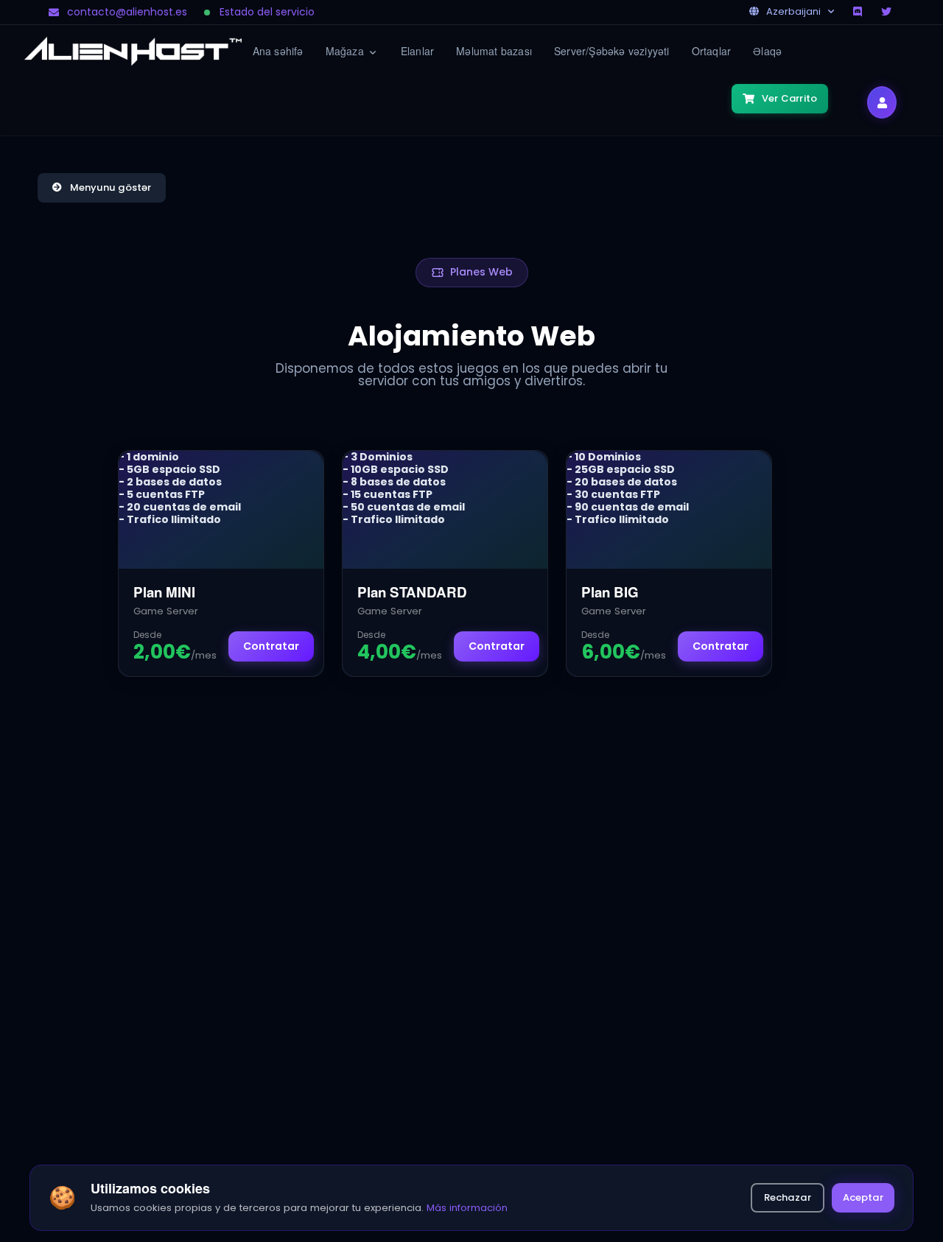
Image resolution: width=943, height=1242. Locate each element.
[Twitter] (887, 12)
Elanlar (417, 50)
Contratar (271, 646)
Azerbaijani (793, 11)
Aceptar (863, 1197)
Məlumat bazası (494, 50)
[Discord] (859, 12)
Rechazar (787, 1197)
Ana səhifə (278, 50)
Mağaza (346, 50)
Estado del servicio (267, 11)
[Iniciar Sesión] (882, 102)
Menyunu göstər (110, 187)
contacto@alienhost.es (127, 11)
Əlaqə (767, 50)
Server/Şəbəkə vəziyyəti (612, 50)
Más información (467, 1208)
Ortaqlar (712, 50)
